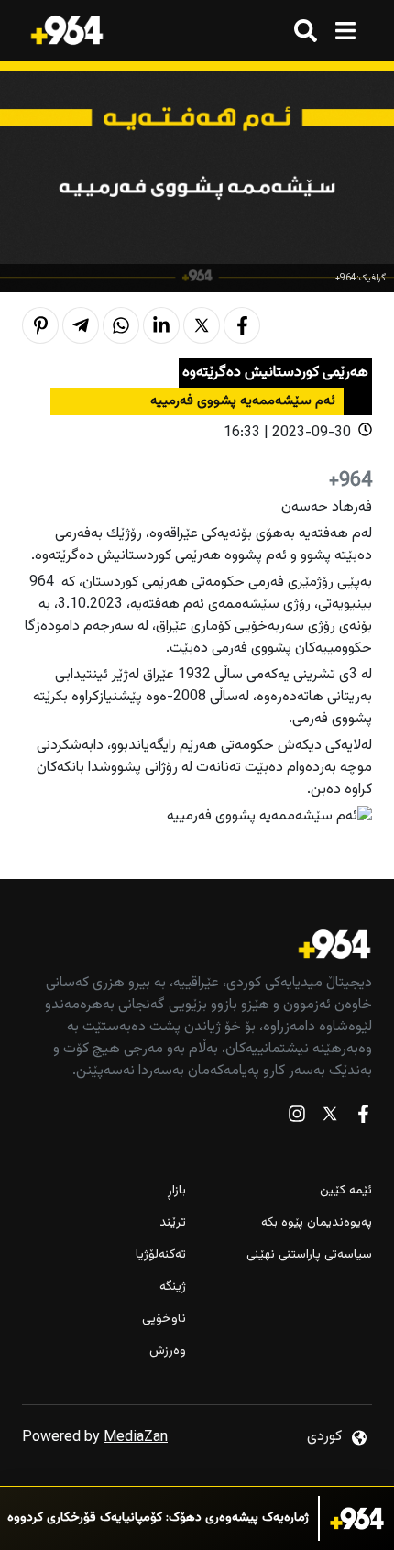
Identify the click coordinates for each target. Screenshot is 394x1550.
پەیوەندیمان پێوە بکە (316, 1223)
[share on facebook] (242, 325)
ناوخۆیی (164, 1319)
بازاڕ (177, 1191)
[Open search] (305, 30)
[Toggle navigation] (345, 30)
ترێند (172, 1223)
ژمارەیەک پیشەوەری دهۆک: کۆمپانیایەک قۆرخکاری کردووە (158, 1518)
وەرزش (167, 1351)
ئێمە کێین (346, 1191)
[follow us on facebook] (363, 1118)
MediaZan (136, 1437)
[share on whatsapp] (121, 325)
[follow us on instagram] (297, 1118)
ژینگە (172, 1287)
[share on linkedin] (161, 325)
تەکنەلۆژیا (161, 1255)
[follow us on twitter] (330, 1118)
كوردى (324, 1436)
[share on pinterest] (40, 325)
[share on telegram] (80, 325)
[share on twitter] (201, 325)
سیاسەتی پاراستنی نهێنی (309, 1255)
